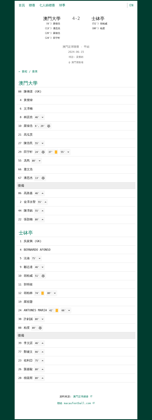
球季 (62, 5)
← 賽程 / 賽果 (28, 71)
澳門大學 (28, 83)
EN (131, 5)
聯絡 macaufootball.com (74, 403)
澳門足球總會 (81, 396)
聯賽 (32, 5)
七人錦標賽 (47, 5)
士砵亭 (26, 233)
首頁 (22, 5)
